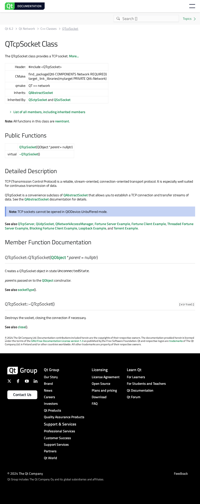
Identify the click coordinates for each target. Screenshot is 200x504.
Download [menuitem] (99, 396)
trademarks (176, 341)
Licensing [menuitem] (100, 370)
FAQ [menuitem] (95, 403)
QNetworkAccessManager (74, 223)
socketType (26, 289)
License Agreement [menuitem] (106, 376)
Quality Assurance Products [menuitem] (64, 416)
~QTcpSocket (28, 154)
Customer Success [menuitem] (57, 437)
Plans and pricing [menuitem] (104, 390)
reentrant (62, 121)
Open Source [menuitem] (101, 383)
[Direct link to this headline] (49, 135)
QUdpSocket (45, 223)
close (21, 326)
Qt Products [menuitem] (52, 410)
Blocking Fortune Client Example (53, 228)
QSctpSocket (38, 99)
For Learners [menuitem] (136, 376)
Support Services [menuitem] (56, 444)
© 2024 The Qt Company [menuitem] (25, 473)
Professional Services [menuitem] (59, 431)
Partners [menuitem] (50, 451)
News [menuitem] (48, 390)
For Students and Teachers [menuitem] (146, 383)
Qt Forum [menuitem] (133, 396)
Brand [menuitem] (48, 383)
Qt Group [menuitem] (51, 370)
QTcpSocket (27, 146)
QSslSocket (62, 99)
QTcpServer (26, 223)
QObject (58, 257)
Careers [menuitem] (49, 396)
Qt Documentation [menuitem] (140, 390)
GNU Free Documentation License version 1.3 (57, 341)
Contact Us (22, 394)
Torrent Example (126, 228)
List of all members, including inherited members (49, 111)
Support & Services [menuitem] (60, 424)
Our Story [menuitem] (51, 376)
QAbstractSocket (41, 92)
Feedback (181, 473)
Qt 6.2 (9, 28)
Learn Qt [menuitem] (134, 370)
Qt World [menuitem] (50, 457)
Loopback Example (92, 228)
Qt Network (27, 28)
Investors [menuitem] (51, 403)
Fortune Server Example (112, 223)
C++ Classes (48, 28)
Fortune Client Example (148, 223)
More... (74, 56)
